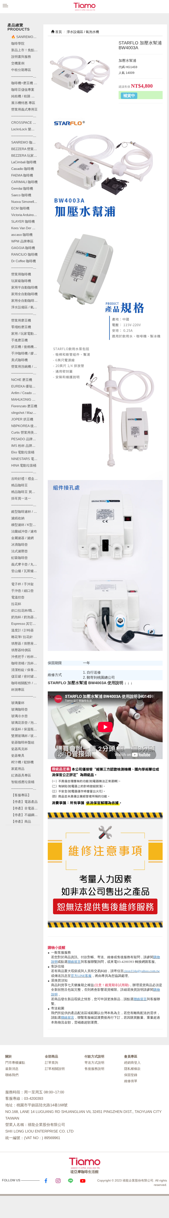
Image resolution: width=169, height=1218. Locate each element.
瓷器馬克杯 (19, 749)
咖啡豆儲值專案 (22, 89)
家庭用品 (17, 769)
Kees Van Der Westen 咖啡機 (25, 228)
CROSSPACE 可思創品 (25, 122)
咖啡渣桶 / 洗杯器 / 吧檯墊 (25, 663)
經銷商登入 (132, 1062)
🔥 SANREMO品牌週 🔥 (25, 37)
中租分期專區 (21, 70)
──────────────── (25, 136)
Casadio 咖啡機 (22, 169)
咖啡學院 (17, 43)
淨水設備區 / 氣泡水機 (25, 307)
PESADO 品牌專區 (25, 439)
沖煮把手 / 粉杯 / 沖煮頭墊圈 (25, 656)
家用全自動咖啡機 (24, 294)
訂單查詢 (51, 1062)
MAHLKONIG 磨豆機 (25, 399)
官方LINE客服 (81, 976)
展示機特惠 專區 (23, 103)
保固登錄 (130, 1075)
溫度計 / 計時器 (22, 630)
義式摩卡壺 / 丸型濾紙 (25, 564)
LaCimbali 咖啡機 (23, 162)
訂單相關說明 (55, 1069)
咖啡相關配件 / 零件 (25, 683)
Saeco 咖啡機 (21, 195)
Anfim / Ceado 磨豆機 (25, 393)
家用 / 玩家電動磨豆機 (25, 333)
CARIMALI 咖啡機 (24, 182)
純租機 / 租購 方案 (24, 96)
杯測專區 (17, 689)
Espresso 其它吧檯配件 (25, 623)
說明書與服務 (21, 56)
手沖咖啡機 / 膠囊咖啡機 (25, 353)
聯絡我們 (11, 1075)
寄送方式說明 (94, 1062)
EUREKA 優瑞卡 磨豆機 (25, 386)
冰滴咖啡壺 (19, 544)
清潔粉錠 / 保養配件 (25, 670)
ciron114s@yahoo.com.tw (142, 971)
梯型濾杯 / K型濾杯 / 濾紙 (25, 525)
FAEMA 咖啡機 (22, 175)
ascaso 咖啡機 (22, 234)
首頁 (58, 32)
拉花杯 (16, 604)
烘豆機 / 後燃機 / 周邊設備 (25, 347)
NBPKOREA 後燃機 (25, 426)
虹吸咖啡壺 (19, 558)
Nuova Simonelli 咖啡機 (25, 202)
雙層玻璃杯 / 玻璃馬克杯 (25, 736)
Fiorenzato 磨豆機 (24, 406)
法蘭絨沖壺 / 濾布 (24, 531)
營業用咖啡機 (21, 274)
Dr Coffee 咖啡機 (23, 261)
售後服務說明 (94, 1069)
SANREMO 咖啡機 (25, 142)
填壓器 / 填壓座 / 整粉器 (25, 643)
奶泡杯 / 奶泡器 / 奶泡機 (25, 617)
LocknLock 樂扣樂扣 (25, 129)
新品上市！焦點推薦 (25, 50)
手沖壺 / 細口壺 (22, 591)
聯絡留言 (74, 961)
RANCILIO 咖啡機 (24, 254)
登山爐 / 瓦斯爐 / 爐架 (25, 571)
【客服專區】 (21, 795)
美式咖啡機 (19, 360)
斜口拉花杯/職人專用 (25, 610)
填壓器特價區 (21, 650)
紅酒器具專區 (21, 775)
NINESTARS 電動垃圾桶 (25, 459)
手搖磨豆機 (19, 340)
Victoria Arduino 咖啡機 (25, 215)
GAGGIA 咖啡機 (23, 248)
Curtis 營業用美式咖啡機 (25, 432)
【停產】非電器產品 (25, 808)
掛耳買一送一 (21, 498)
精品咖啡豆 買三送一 (25, 492)
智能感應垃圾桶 (22, 782)
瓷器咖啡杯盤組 (22, 742)
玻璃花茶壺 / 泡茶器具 (25, 722)
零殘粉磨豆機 (21, 327)
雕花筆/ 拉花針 (22, 637)
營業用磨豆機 (21, 320)
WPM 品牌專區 (22, 241)
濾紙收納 (17, 518)
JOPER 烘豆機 (22, 419)
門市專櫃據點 (15, 1062)
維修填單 (130, 1081)
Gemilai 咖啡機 (22, 188)
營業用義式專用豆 (24, 109)
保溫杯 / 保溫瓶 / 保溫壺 (25, 729)
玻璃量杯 (17, 703)
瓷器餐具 (17, 755)
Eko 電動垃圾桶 (22, 452)
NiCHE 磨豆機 (21, 380)
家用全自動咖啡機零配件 (25, 300)
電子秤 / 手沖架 (22, 584)
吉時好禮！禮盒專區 (25, 478)
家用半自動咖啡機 (24, 287)
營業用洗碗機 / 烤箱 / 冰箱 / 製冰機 (25, 366)
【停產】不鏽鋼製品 (25, 815)
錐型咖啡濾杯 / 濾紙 (25, 511)
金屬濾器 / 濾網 (22, 538)
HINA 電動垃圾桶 (23, 465)
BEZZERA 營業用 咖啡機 (25, 149)
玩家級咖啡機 (21, 281)
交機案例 (17, 63)
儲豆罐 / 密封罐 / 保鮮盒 (25, 676)
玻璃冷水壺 (19, 716)
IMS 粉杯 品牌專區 (25, 445)
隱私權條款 (132, 1069)
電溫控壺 (17, 597)
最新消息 (11, 1069)
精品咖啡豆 (19, 485)
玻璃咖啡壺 (19, 709)
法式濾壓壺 (19, 551)
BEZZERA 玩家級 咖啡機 (25, 155)
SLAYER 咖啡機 (23, 221)
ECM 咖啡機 (20, 208)
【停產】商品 (21, 821)
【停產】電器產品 (24, 802)
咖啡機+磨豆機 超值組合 (25, 83)
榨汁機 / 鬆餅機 (22, 762)
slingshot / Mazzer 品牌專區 (25, 412)
